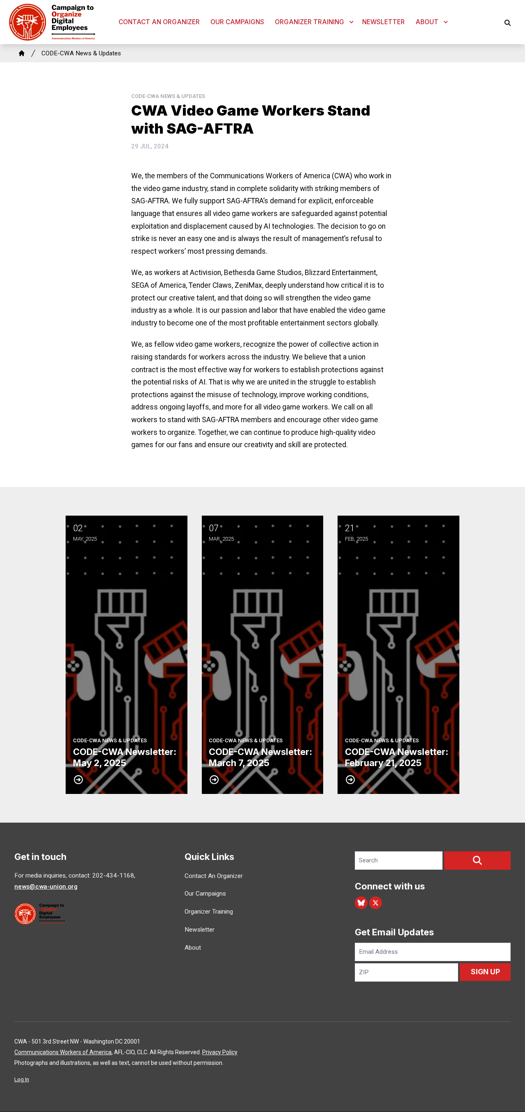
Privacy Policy (219, 1052)
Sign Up (485, 971)
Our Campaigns (237, 22)
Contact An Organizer (159, 22)
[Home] (21, 53)
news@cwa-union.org (46, 886)
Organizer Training (309, 22)
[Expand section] (351, 22)
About (426, 22)
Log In (21, 1079)
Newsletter (383, 22)
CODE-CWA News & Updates (81, 53)
